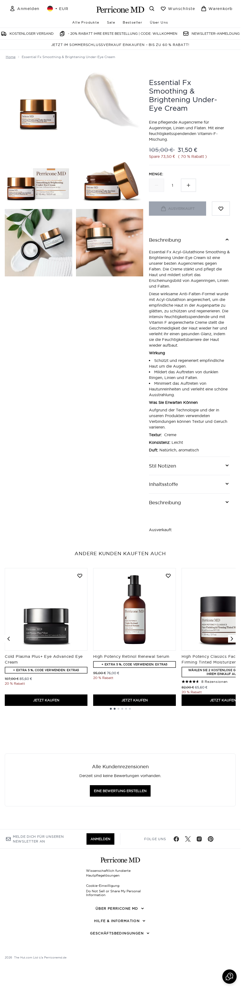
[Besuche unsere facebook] (176, 839)
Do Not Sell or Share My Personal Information (113, 893)
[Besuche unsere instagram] (199, 839)
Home (10, 57)
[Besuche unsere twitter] (187, 839)
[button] (229, 976)
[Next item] (232, 639)
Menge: (156, 174)
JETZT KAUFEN (46, 700)
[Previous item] (8, 639)
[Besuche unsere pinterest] (210, 839)
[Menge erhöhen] (188, 185)
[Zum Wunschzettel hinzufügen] (221, 208)
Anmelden (100, 839)
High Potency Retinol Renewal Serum (131, 656)
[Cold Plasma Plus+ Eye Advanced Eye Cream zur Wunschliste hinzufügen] (80, 575)
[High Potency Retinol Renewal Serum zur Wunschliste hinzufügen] (168, 575)
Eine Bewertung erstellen (120, 791)
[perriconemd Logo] (120, 9)
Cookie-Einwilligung (102, 886)
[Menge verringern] (156, 185)
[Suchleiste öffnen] (152, 8)
